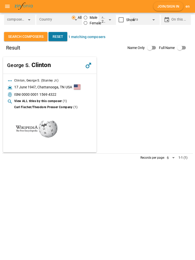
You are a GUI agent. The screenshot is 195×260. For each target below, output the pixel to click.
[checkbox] (125, 20)
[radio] (91, 17)
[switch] (143, 48)
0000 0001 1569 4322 (39, 94)
